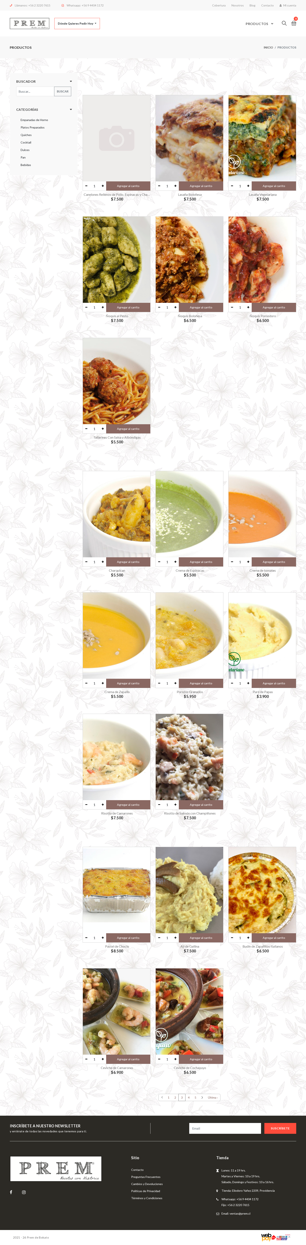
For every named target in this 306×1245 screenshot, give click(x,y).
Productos (257, 24)
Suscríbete (280, 1128)
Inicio (268, 47)
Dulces (25, 150)
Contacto (267, 5)
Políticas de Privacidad (145, 1191)
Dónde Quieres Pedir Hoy (76, 23)
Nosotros (237, 5)
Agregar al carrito (128, 186)
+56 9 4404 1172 (93, 5)
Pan (23, 157)
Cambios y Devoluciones (147, 1184)
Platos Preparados (33, 127)
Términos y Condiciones (146, 1198)
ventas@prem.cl (240, 1213)
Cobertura (219, 5)
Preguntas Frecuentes (145, 1177)
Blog (252, 5)
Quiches (26, 135)
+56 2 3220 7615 (39, 5)
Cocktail (26, 142)
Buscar (62, 91)
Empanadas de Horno (34, 120)
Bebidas (26, 165)
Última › (213, 1097)
